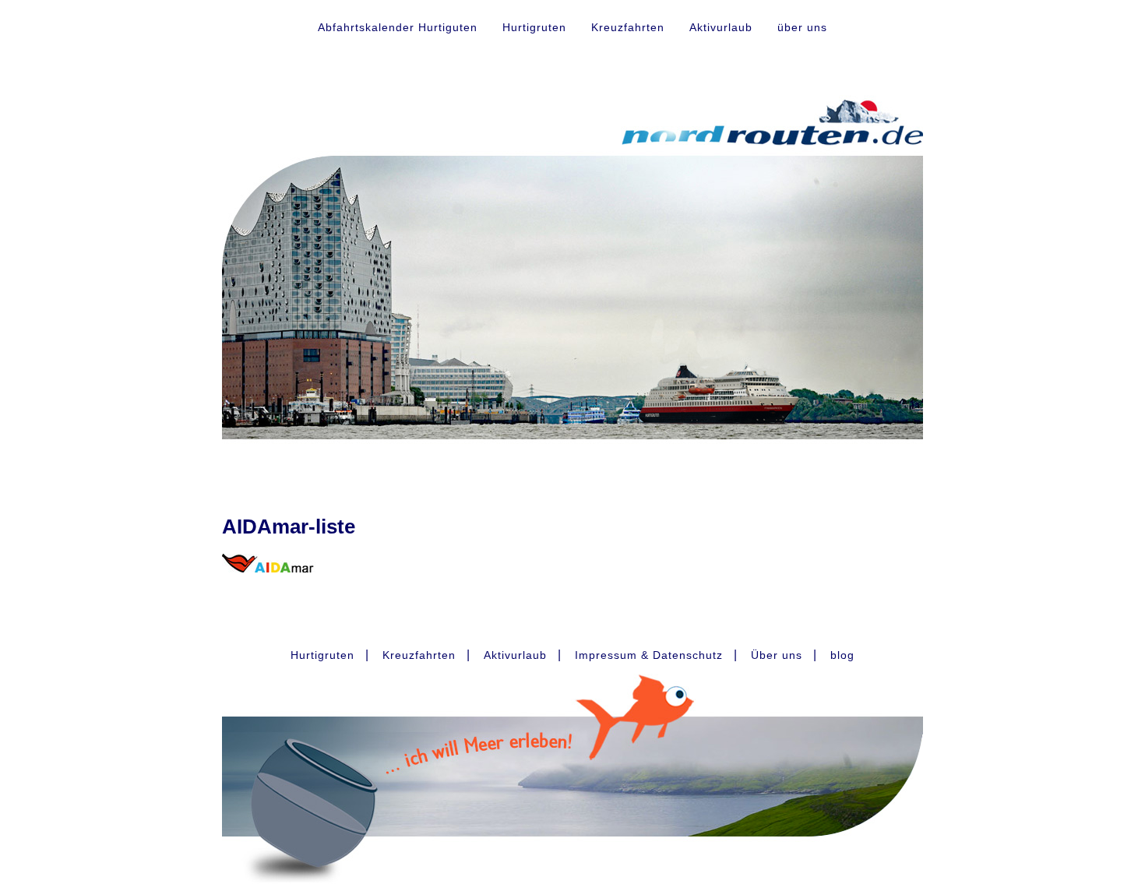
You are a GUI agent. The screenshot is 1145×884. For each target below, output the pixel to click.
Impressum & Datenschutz (649, 655)
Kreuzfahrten (627, 27)
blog (842, 655)
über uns (802, 27)
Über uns (776, 655)
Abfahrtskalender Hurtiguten (397, 27)
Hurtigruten (534, 27)
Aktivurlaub (720, 27)
